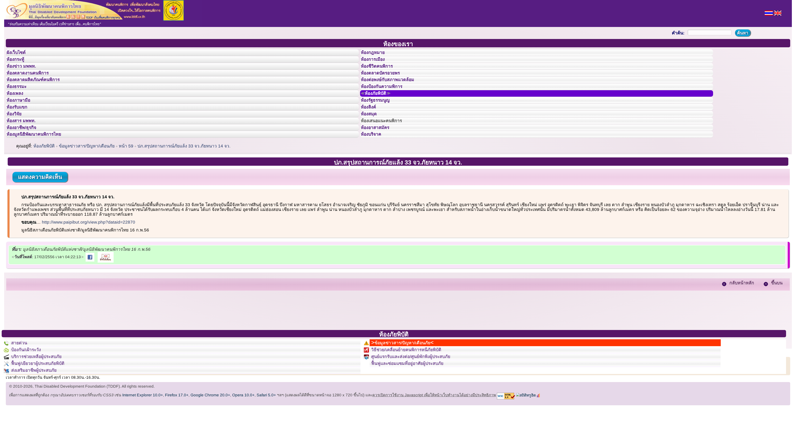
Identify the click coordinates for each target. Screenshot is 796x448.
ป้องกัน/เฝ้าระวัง (29, 386)
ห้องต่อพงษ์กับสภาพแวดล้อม (393, 91)
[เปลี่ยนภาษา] (769, 12)
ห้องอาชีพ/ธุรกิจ (25, 156)
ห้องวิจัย (17, 137)
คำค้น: (678, 32)
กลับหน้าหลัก (741, 315)
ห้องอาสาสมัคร (379, 156)
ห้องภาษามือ (22, 119)
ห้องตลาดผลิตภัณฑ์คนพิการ (39, 91)
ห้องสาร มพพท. (25, 147)
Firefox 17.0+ (176, 440)
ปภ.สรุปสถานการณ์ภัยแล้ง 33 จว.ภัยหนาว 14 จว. (184, 178)
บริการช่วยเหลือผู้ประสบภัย (42, 395)
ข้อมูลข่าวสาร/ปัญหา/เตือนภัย (87, 178)
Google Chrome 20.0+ (210, 440)
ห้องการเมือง (376, 63)
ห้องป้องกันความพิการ (386, 100)
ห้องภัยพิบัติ (380, 109)
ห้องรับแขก (20, 128)
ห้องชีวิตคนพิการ (381, 72)
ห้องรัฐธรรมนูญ (379, 119)
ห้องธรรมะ (19, 100)
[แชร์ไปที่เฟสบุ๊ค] (90, 289)
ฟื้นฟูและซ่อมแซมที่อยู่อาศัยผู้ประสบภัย (415, 404)
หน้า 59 (126, 178)
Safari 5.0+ (266, 440)
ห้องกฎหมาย (376, 54)
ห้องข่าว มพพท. (25, 72)
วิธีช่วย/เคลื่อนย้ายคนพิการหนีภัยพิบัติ (413, 386)
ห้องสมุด (371, 137)
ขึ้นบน (777, 315)
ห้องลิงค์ (371, 128)
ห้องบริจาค (374, 165)
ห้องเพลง (18, 109)
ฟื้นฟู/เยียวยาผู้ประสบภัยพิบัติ (44, 404)
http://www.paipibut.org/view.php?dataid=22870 (88, 254)
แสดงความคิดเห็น (40, 209)
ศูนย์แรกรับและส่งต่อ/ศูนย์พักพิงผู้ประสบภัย (419, 395)
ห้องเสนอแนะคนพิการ (386, 147)
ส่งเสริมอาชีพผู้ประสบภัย (39, 414)
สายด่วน (21, 376)
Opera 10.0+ (243, 440)
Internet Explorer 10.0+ (142, 440)
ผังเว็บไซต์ (19, 54)
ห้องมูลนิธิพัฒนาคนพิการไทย (40, 165)
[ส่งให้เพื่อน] (106, 289)
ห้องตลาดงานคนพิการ (32, 82)
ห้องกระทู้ (18, 63)
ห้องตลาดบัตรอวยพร (385, 82)
